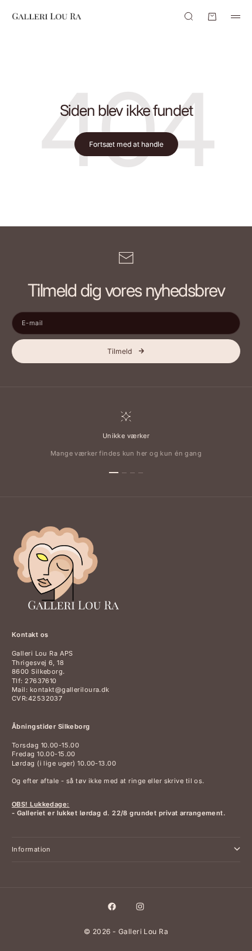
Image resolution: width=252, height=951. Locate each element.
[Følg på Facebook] (112, 906)
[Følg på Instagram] (140, 906)
